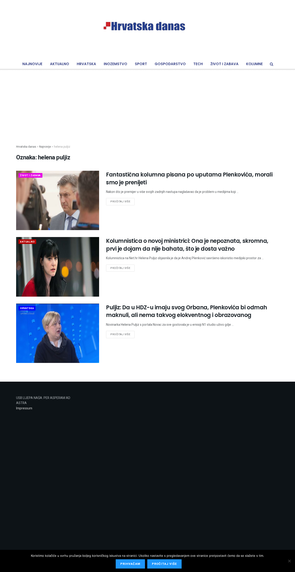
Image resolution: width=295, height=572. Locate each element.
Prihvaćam (130, 564)
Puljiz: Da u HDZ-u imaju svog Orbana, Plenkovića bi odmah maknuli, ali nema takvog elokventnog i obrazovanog (186, 311)
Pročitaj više (120, 202)
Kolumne (254, 63)
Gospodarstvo (170, 63)
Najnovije (32, 63)
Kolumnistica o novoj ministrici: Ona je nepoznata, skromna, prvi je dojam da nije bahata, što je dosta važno (187, 245)
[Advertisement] (147, 103)
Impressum (24, 408)
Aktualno (59, 63)
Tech (198, 63)
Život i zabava (224, 63)
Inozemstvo (115, 63)
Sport (141, 63)
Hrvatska (86, 63)
